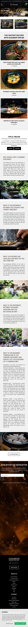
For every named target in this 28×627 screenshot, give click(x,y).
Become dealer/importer (14, 600)
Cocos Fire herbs (14, 578)
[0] (25, 4)
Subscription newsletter (14, 603)
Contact (14, 607)
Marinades (14, 588)
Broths (14, 581)
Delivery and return (14, 605)
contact (8, 142)
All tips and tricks (14, 454)
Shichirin (17, 148)
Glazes (14, 583)
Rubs (14, 589)
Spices (14, 586)
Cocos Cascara (14, 576)
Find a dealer (14, 567)
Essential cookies (9, 623)
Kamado (10, 148)
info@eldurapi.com (15, 563)
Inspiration (7, 8)
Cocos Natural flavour (14, 580)
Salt (14, 591)
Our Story (14, 597)
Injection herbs (14, 584)
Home (2, 8)
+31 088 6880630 (14, 562)
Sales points (14, 598)
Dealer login (14, 602)
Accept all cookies (20, 623)
